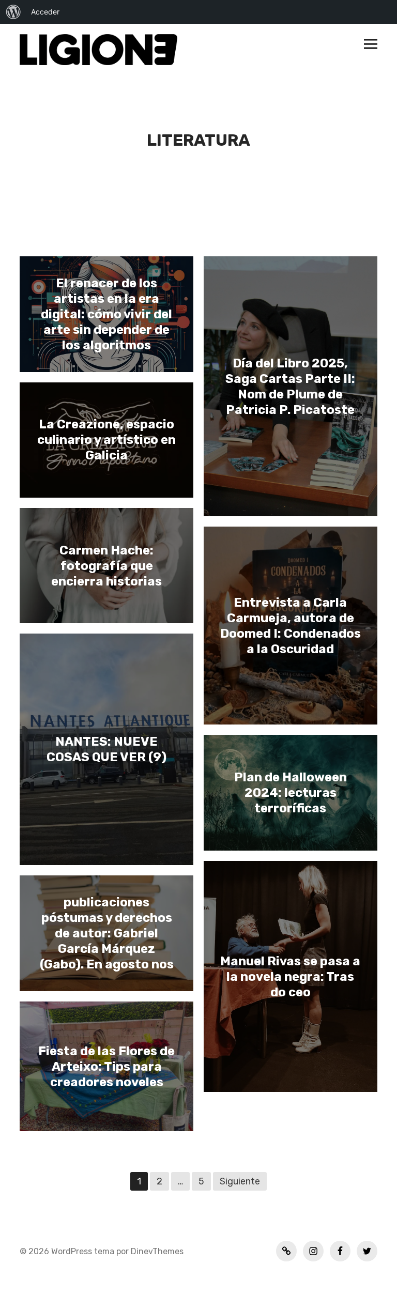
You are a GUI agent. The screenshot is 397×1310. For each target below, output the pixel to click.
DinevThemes (156, 1251)
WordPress (71, 1251)
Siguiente (240, 1181)
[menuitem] (13, 12)
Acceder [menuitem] (45, 11)
